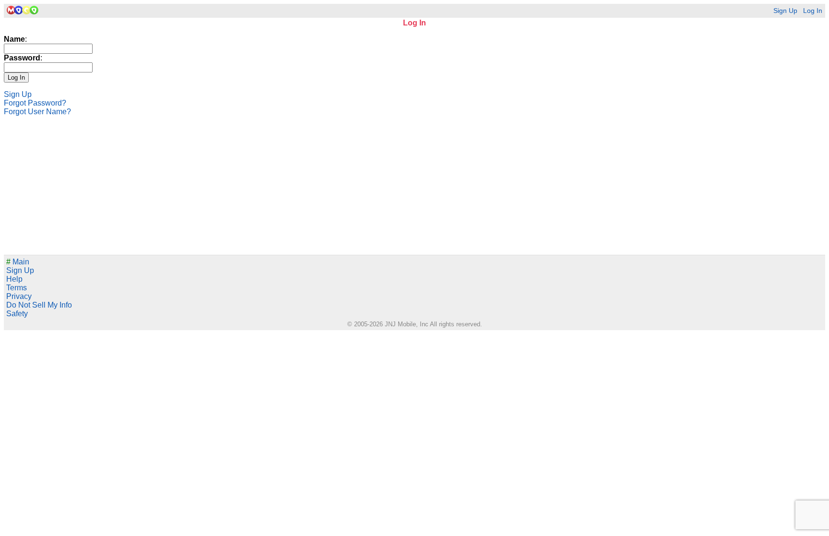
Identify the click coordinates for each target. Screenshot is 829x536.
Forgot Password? (35, 103)
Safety (17, 314)
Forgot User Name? (37, 111)
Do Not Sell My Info (39, 305)
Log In (812, 10)
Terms (16, 288)
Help (14, 279)
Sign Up (785, 10)
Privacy (19, 296)
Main (17, 262)
